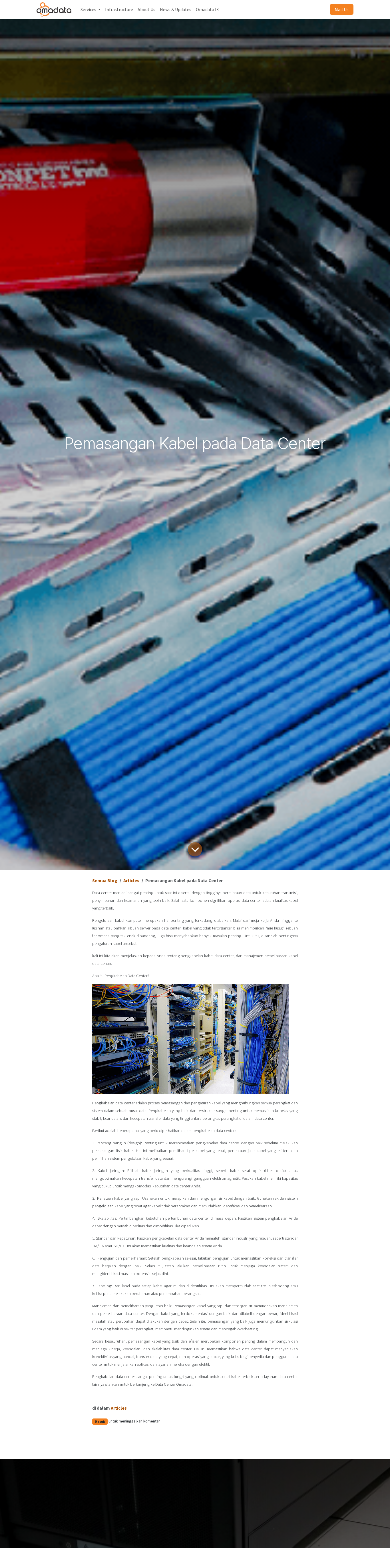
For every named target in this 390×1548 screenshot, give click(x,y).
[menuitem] (90, 9)
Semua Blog (104, 880)
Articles (131, 880)
